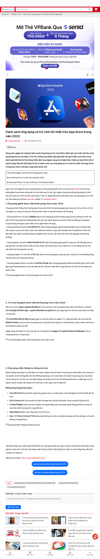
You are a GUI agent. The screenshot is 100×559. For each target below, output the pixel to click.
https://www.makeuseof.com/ (33, 458)
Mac (33, 199)
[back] (7, 75)
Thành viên (70, 555)
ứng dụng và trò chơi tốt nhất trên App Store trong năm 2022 (35, 483)
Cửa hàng (50, 555)
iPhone (76, 189)
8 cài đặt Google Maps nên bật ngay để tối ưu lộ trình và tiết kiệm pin (80, 533)
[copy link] (87, 75)
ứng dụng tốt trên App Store (68, 483)
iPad (28, 199)
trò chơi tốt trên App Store (16, 487)
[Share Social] (92, 75)
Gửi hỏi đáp (14, 507)
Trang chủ (5, 14)
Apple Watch (51, 199)
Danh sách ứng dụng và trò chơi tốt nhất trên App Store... (43, 14)
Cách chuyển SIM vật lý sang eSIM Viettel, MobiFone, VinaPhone (79, 520)
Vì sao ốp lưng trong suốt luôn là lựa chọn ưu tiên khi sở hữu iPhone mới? (35, 520)
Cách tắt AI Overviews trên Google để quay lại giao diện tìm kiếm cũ (81, 546)
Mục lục (13, 147)
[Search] (89, 9)
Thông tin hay (16, 14)
